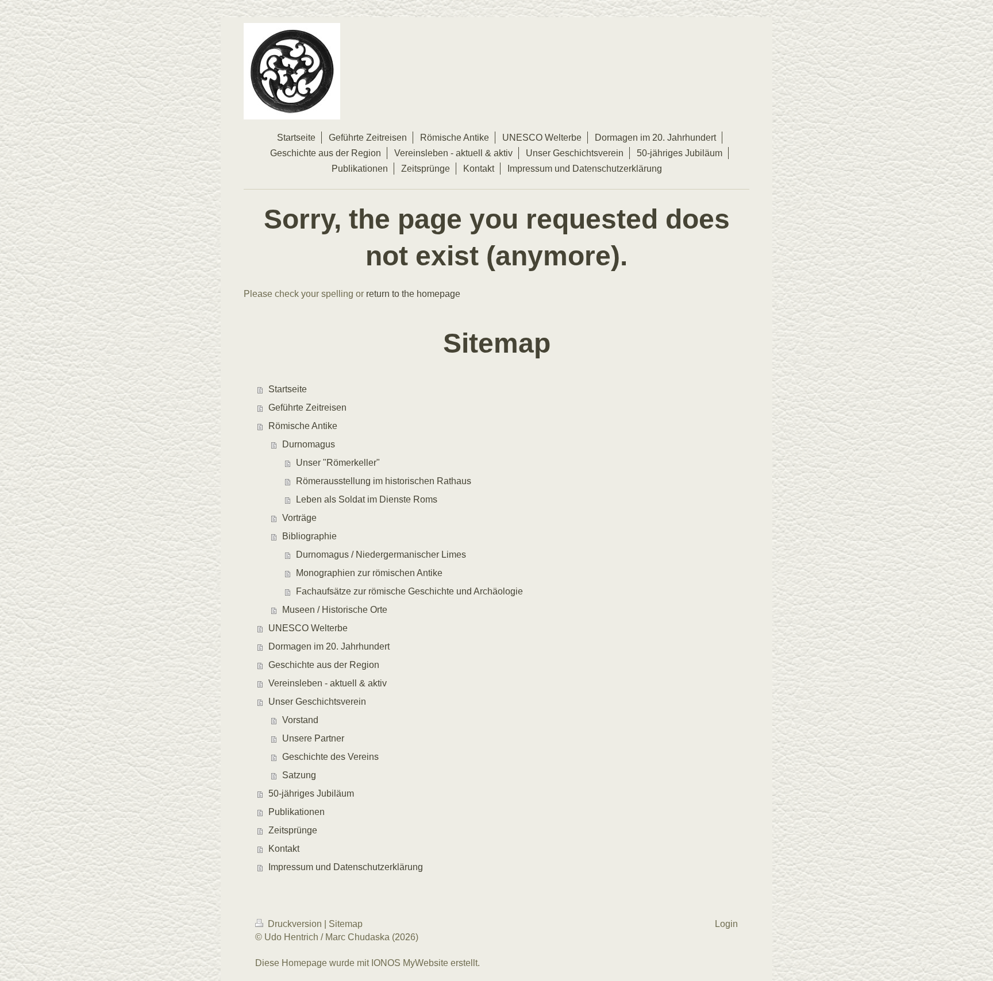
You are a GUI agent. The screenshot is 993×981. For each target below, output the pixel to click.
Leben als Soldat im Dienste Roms (366, 499)
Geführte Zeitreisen (307, 407)
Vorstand (300, 720)
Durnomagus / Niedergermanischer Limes (381, 554)
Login (726, 924)
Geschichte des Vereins (330, 757)
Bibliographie (309, 536)
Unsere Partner (313, 738)
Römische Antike (302, 426)
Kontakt (283, 848)
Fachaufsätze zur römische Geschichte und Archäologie (409, 591)
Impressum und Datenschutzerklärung (345, 867)
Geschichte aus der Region (323, 665)
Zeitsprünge (292, 830)
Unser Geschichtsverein (317, 701)
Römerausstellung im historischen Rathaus (383, 481)
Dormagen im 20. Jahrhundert (329, 646)
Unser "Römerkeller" (338, 463)
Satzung (299, 775)
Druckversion (294, 924)
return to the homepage (413, 294)
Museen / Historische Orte (334, 610)
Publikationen (296, 812)
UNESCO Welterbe (308, 628)
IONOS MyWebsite (409, 963)
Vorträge (299, 518)
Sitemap (346, 924)
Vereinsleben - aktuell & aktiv (327, 683)
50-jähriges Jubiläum (311, 793)
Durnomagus (308, 444)
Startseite (287, 389)
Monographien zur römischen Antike (369, 573)
